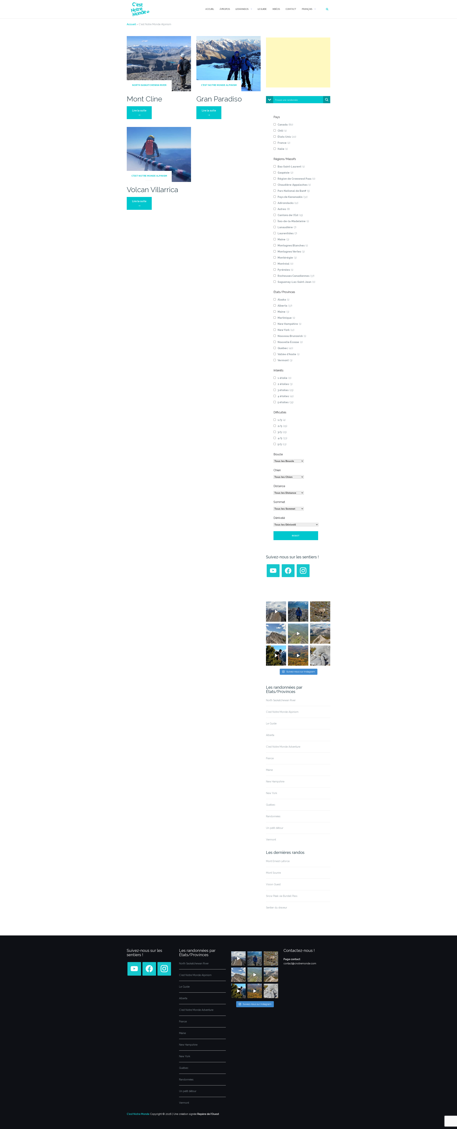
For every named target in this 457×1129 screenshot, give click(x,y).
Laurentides (287, 233)
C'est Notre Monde (138, 1114)
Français (307, 9)
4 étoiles (286, 396)
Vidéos (276, 9)
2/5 (282, 426)
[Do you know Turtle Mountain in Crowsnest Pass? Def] (276, 634)
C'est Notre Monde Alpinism (219, 85)
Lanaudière (287, 227)
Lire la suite (142, 112)
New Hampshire (289, 323)
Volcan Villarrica (152, 189)
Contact (290, 9)
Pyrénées (285, 269)
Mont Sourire (273, 872)
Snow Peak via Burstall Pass (281, 896)
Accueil (209, 9)
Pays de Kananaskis (293, 197)
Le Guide (262, 9)
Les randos (241, 9)
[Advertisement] (298, 62)
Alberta (285, 305)
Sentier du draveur (276, 907)
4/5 (282, 438)
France (284, 142)
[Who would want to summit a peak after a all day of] (276, 611)
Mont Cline (144, 99)
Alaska (283, 299)
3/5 (282, 432)
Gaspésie (285, 172)
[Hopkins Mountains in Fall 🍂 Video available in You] (298, 655)
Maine (283, 239)
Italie (283, 148)
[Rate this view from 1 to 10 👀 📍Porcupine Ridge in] (320, 634)
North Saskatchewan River (149, 85)
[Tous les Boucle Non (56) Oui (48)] (288, 461)
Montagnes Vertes (291, 251)
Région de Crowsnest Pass (296, 178)
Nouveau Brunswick (292, 336)
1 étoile (284, 378)
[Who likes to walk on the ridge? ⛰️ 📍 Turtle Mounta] (298, 634)
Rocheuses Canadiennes (296, 275)
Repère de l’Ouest (208, 1114)
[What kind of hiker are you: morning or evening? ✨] (298, 611)
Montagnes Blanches (293, 245)
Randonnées (273, 816)
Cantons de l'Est (290, 215)
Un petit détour (274, 828)
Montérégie (287, 257)
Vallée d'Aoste (289, 354)
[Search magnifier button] (326, 99)
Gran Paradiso (219, 99)
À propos (225, 9)
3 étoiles (285, 390)
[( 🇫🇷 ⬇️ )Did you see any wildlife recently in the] (320, 611)
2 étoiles (285, 384)
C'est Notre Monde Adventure (283, 746)
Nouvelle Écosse (290, 342)
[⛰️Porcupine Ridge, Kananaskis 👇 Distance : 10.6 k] (276, 655)
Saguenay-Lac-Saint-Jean (296, 282)
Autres (284, 209)
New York (286, 330)
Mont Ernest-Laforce (278, 861)
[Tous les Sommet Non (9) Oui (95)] (288, 509)
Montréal (285, 263)
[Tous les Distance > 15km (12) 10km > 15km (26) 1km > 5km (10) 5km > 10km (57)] (288, 493)
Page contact (291, 959)
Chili (282, 130)
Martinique (286, 317)
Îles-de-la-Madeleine (293, 221)
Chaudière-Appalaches (294, 184)
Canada (285, 124)
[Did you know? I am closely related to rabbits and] (320, 655)
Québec (285, 348)
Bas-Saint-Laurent (291, 166)
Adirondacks (288, 203)
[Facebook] (288, 570)
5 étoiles (285, 402)
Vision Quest (273, 884)
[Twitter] (273, 570)
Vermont (285, 360)
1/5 (282, 420)
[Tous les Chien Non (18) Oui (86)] (288, 477)
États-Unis (287, 136)
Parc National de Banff (294, 190)
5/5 (282, 444)
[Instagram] (303, 570)
